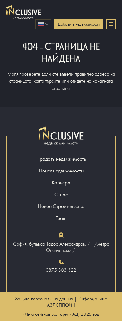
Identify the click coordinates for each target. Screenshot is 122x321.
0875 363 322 (61, 270)
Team (61, 218)
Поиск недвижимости (61, 170)
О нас (61, 194)
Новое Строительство (61, 206)
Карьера (61, 182)
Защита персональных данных (44, 299)
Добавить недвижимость (79, 24)
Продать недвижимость (61, 158)
